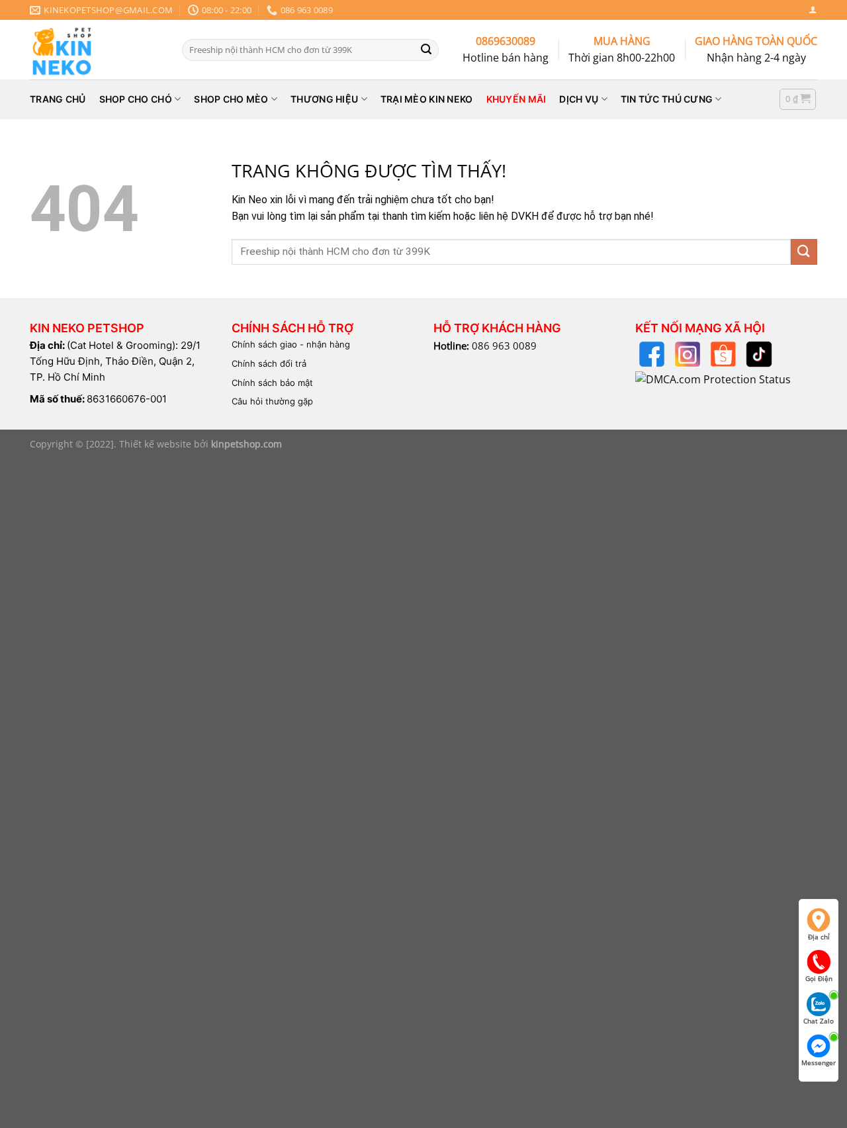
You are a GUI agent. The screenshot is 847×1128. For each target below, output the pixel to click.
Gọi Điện (818, 978)
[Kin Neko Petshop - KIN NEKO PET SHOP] (96, 49)
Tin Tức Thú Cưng (667, 99)
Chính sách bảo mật (272, 382)
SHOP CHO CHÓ (135, 99)
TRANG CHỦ (58, 99)
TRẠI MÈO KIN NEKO (426, 99)
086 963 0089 (504, 345)
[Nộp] (426, 49)
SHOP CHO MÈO (231, 99)
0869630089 (505, 41)
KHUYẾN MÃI (516, 99)
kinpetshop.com (246, 444)
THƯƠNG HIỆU (324, 99)
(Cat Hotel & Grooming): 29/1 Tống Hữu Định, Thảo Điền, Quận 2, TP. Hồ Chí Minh (115, 361)
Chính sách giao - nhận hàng (291, 344)
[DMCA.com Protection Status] (713, 378)
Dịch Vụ (578, 99)
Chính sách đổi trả (269, 363)
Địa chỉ (819, 936)
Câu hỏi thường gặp (272, 401)
